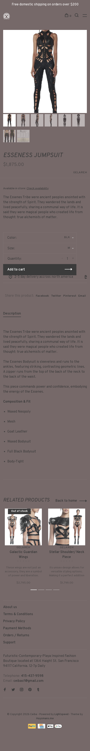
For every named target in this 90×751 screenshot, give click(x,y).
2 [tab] (42, 589)
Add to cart (16, 270)
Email (82, 296)
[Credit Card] (42, 728)
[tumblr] (38, 690)
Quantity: (15, 259)
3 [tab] (50, 589)
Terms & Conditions (18, 614)
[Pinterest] (30, 690)
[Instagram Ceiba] (21, 690)
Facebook (42, 296)
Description (12, 314)
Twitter (56, 296)
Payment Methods (17, 628)
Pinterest (69, 296)
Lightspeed (61, 714)
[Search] (77, 16)
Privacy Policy (14, 621)
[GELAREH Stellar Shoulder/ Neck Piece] (66, 527)
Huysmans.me (45, 718)
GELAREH (80, 172)
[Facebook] (4, 690)
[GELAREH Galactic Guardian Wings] (23, 527)
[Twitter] (13, 690)
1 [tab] (35, 589)
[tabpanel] (45, 71)
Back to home (66, 501)
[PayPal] (32, 728)
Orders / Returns (16, 635)
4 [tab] (57, 589)
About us (10, 607)
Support (9, 642)
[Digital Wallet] (54, 728)
